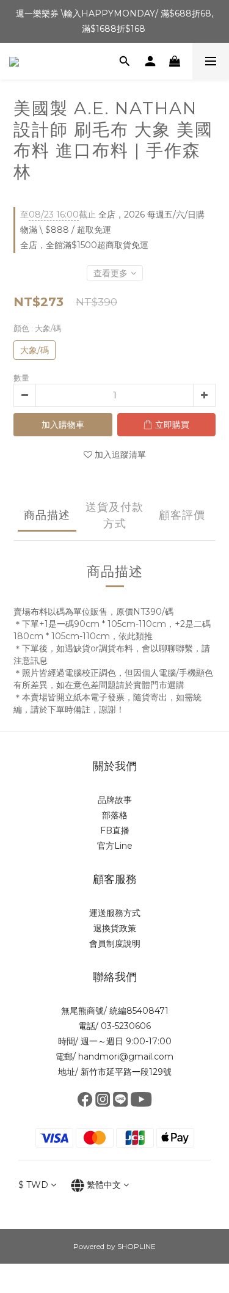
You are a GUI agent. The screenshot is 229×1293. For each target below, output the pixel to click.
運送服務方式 (114, 912)
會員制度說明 (114, 943)
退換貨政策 (114, 928)
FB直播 (114, 830)
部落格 (115, 815)
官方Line (115, 845)
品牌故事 (115, 799)
